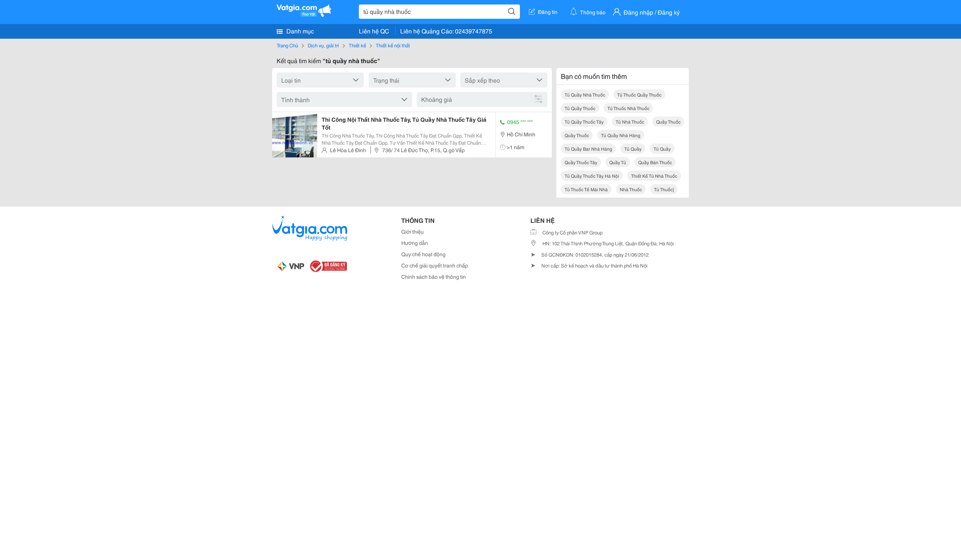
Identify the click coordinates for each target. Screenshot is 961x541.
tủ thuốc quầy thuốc (639, 94)
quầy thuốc (668, 121)
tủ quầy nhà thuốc (585, 94)
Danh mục (299, 30)
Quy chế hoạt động (423, 254)
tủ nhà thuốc (630, 121)
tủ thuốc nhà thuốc (628, 108)
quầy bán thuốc (655, 162)
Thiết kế (357, 45)
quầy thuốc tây (581, 162)
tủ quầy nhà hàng (620, 135)
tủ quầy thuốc (580, 108)
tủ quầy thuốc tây (584, 121)
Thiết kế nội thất (393, 45)
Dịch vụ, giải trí (323, 45)
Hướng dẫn (414, 242)
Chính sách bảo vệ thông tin (433, 276)
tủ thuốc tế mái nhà (586, 189)
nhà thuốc (631, 189)
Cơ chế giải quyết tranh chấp (434, 265)
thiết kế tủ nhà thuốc (654, 175)
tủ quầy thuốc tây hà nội (592, 175)
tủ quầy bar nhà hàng (588, 148)
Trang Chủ (287, 45)
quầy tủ (617, 162)
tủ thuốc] (664, 189)
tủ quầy (633, 148)
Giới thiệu (412, 231)
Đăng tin (547, 11)
